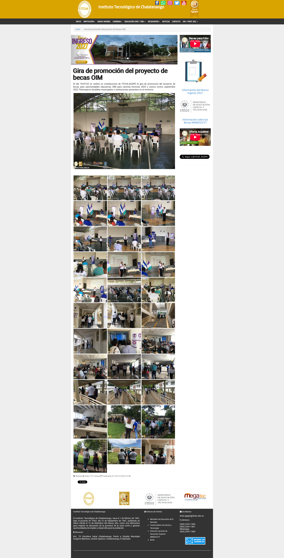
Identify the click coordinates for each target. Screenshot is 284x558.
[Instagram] (169, 3)
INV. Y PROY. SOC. (189, 21)
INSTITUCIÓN (88, 21)
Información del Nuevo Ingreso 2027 (195, 91)
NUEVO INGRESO (103, 21)
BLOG (152, 540)
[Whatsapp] (163, 3)
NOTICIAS (166, 21)
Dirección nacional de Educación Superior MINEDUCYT (158, 534)
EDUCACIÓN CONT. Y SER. (134, 21)
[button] (79, 49)
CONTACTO (176, 21)
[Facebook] (157, 3)
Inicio (77, 29)
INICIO (78, 21)
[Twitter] (177, 3)
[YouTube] (183, 3)
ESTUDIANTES (153, 21)
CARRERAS (117, 21)
